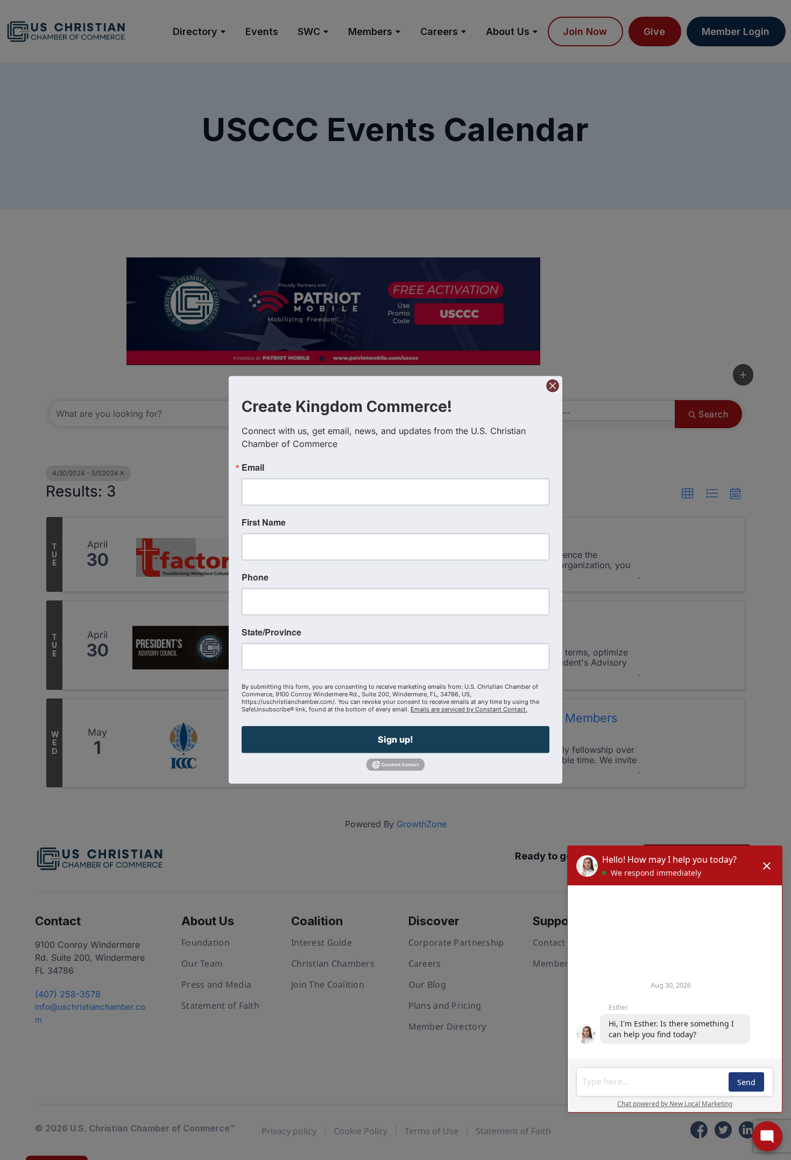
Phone (255, 577)
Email (253, 467)
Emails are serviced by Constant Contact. (469, 709)
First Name (264, 522)
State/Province (271, 632)
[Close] (552, 385)
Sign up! (395, 739)
